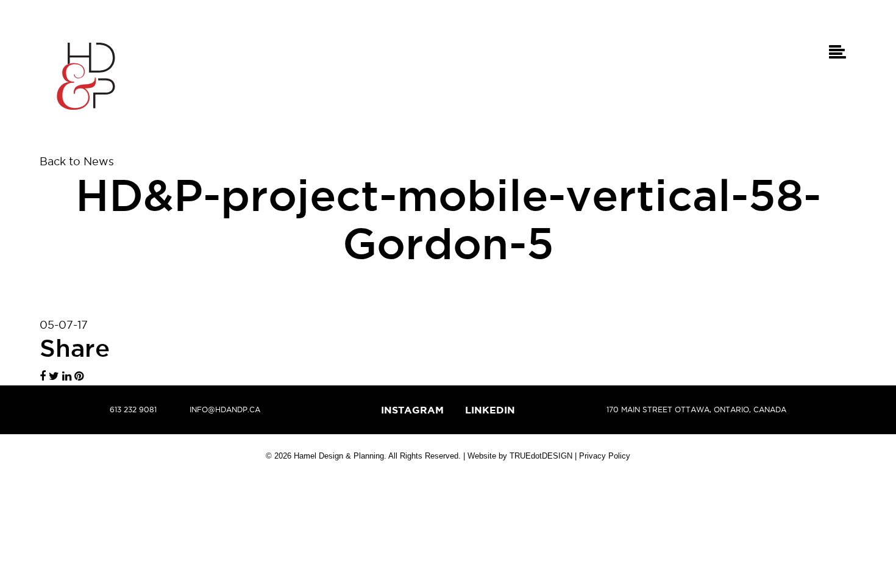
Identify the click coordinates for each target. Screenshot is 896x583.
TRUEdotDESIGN (541, 455)
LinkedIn (490, 409)
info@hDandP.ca (225, 409)
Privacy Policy (604, 455)
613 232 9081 (133, 409)
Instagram (412, 409)
